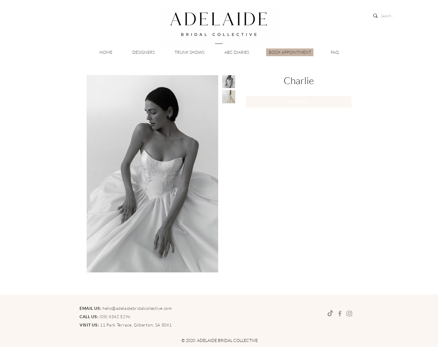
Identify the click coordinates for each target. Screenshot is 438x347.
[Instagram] (349, 313)
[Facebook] (340, 313)
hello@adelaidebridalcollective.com (137, 308)
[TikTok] (330, 313)
